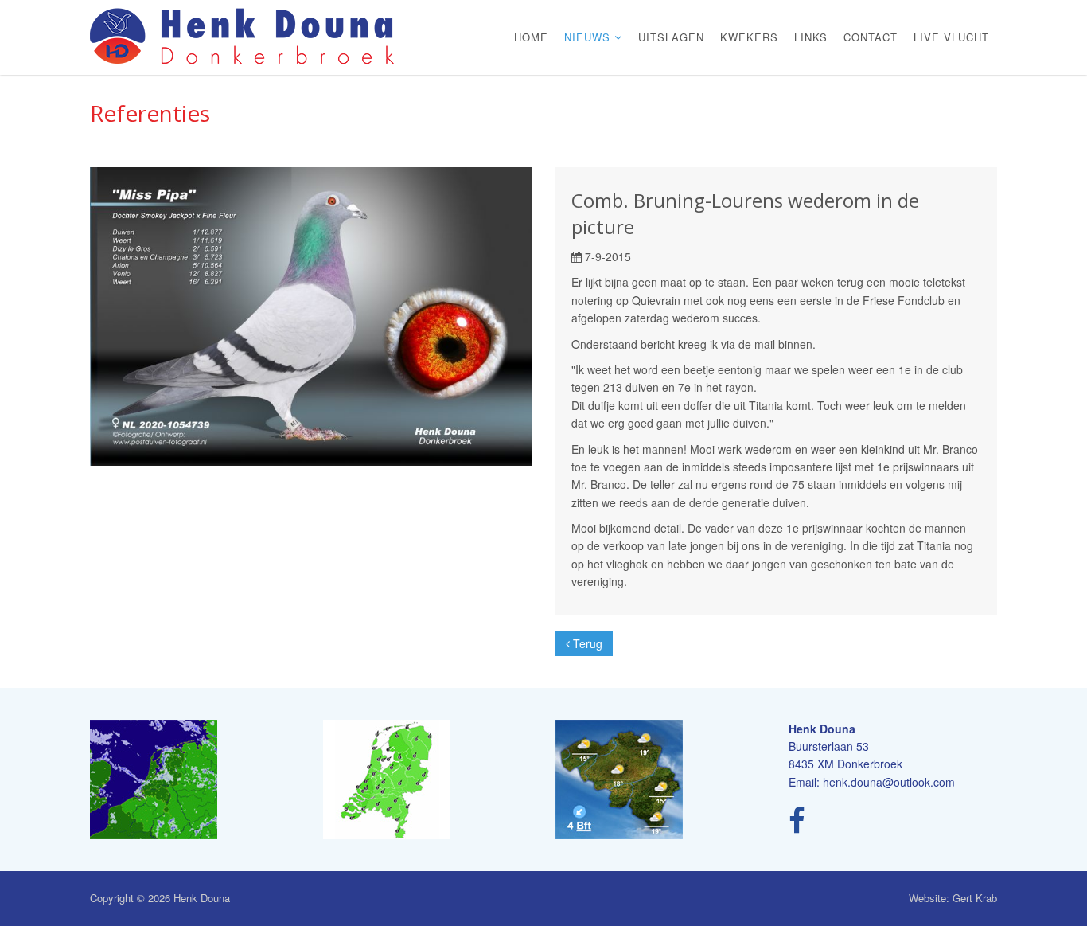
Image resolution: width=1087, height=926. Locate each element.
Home (531, 37)
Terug (586, 643)
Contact (870, 37)
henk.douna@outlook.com (889, 782)
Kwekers (749, 37)
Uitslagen (671, 37)
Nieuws (589, 37)
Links (811, 37)
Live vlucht (951, 37)
